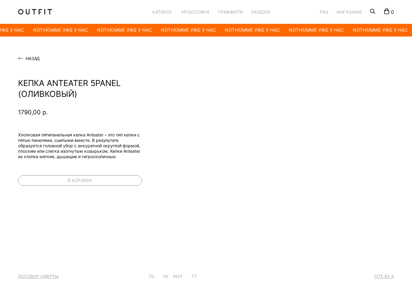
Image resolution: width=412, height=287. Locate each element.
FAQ (324, 11)
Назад (33, 58)
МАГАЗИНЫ (349, 11)
